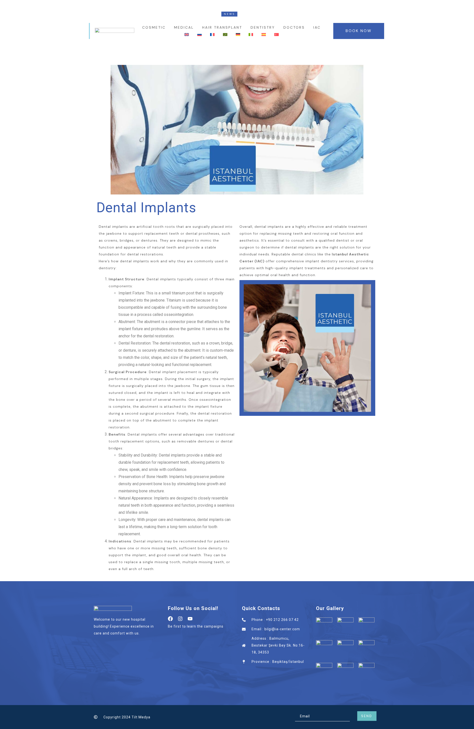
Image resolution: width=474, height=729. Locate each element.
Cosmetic (154, 27)
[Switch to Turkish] (276, 34)
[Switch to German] (238, 34)
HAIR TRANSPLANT (222, 27)
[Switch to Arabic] (225, 34)
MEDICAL (184, 27)
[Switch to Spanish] (264, 34)
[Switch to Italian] (251, 34)
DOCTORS (294, 27)
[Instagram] (180, 618)
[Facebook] (170, 618)
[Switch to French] (212, 34)
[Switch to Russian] (199, 34)
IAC (317, 27)
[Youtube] (190, 618)
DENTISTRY (263, 27)
